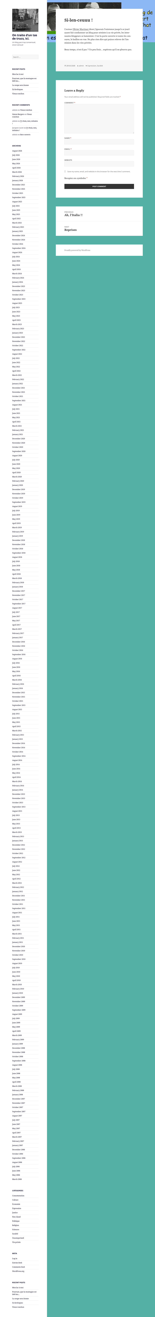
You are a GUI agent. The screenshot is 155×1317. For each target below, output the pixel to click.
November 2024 (18, 240)
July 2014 (16, 764)
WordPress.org (18, 1271)
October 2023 (17, 295)
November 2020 (18, 443)
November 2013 (18, 798)
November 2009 (18, 1001)
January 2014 (17, 790)
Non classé (16, 1217)
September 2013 (18, 807)
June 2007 (16, 1124)
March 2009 (17, 1035)
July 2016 (16, 663)
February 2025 (18, 227)
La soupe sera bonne (20, 85)
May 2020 (16, 468)
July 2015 (16, 714)
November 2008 (18, 1052)
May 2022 (16, 367)
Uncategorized (18, 1238)
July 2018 (16, 561)
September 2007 (18, 1111)
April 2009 (16, 1031)
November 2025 (18, 189)
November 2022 (18, 341)
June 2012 (16, 870)
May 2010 (16, 976)
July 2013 (16, 815)
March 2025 (17, 223)
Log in (14, 1258)
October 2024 (17, 244)
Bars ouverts (25, 134)
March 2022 (17, 375)
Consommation (18, 1195)
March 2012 (17, 883)
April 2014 (16, 777)
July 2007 (16, 1120)
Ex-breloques (17, 89)
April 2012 (16, 879)
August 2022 (17, 354)
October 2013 (17, 802)
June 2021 (16, 413)
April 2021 (16, 422)
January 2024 (17, 282)
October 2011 (17, 904)
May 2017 (16, 620)
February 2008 (18, 1090)
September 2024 (18, 248)
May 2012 (16, 874)
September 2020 (18, 451)
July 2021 (16, 409)
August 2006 (17, 1162)
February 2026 (18, 176)
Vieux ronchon (18, 93)
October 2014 (17, 752)
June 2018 (16, 565)
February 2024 (18, 278)
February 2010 (18, 989)
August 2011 (17, 912)
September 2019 (18, 502)
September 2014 (18, 756)
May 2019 (16, 519)
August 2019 (17, 506)
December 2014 (18, 743)
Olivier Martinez (81, 29)
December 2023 (18, 286)
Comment (69, 103)
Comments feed (18, 1267)
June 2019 (16, 515)
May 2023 (16, 316)
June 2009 (16, 1023)
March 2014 (17, 781)
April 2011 (16, 929)
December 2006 (18, 1149)
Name (67, 138)
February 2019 (18, 532)
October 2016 (17, 650)
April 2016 (16, 675)
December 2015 (18, 692)
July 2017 (16, 612)
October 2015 (17, 701)
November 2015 (18, 697)
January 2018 (17, 587)
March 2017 (17, 629)
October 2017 (17, 599)
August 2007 (17, 1116)
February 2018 (18, 582)
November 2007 (18, 1103)
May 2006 (16, 1175)
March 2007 (17, 1137)
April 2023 (16, 320)
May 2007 (16, 1128)
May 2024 (16, 265)
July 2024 (16, 257)
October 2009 (17, 1006)
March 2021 (17, 426)
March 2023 (17, 324)
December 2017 (18, 591)
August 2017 (17, 608)
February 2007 (18, 1141)
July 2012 (16, 866)
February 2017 (18, 633)
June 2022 (16, 362)
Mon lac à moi (17, 74)
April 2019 (16, 523)
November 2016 (18, 646)
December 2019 (18, 489)
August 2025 (17, 201)
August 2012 (17, 862)
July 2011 (16, 917)
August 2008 (17, 1065)
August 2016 (17, 659)
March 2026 (17, 172)
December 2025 (18, 185)
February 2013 (18, 836)
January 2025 (17, 231)
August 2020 (17, 455)
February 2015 (18, 735)
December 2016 (18, 642)
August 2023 (17, 303)
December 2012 (18, 845)
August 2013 (17, 811)
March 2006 (17, 1179)
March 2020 (17, 477)
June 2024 (16, 261)
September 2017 (18, 604)
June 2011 (16, 921)
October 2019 (17, 498)
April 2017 (16, 625)
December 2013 (18, 794)
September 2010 (18, 959)
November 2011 (18, 900)
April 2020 (16, 472)
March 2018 (17, 578)
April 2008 (16, 1082)
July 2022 (16, 358)
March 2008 (17, 1086)
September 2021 (18, 400)
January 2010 (17, 993)
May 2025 (16, 214)
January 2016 (17, 688)
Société (15, 1234)
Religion (15, 1225)
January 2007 (17, 1145)
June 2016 (16, 667)
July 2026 (16, 155)
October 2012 (17, 853)
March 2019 (17, 527)
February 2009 (18, 1039)
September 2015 (18, 705)
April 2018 (16, 574)
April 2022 (16, 371)
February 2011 (18, 938)
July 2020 (16, 460)
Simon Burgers (18, 114)
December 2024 (18, 235)
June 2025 (16, 210)
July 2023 (16, 307)
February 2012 (18, 887)
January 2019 (17, 536)
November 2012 (18, 849)
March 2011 (17, 934)
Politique (16, 1221)
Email (67, 149)
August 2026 (17, 151)
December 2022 (18, 337)
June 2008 (16, 1073)
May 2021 (16, 417)
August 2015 (17, 709)
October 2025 (17, 193)
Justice (15, 1212)
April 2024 (16, 269)
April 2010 (16, 980)
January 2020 (17, 485)
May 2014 (16, 773)
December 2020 (18, 438)
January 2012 (17, 891)
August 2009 (17, 1014)
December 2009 (18, 997)
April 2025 (16, 218)
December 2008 (18, 1048)
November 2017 (18, 595)
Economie (16, 1204)
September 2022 (18, 350)
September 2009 (18, 1010)
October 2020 (17, 447)
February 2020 (18, 481)
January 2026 (17, 180)
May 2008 (16, 1078)
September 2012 (18, 857)
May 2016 (16, 671)
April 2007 (16, 1133)
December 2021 (18, 388)
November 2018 (18, 544)
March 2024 (17, 273)
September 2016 (18, 654)
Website (68, 160)
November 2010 (18, 951)
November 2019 (18, 493)
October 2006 (17, 1154)
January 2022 (17, 383)
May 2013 (16, 824)
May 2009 (16, 1027)
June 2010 (16, 972)
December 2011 (18, 896)
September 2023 (18, 299)
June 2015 (16, 718)
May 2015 (16, 722)
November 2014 (18, 747)
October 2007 (17, 1107)
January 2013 (17, 841)
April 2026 (16, 168)
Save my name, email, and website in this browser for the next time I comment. (98, 171)
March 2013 (17, 832)
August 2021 (17, 405)
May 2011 (16, 925)
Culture (15, 1200)
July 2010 (16, 967)
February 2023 (18, 328)
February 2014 (18, 786)
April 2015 (16, 726)
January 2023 (17, 333)
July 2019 (16, 510)
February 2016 (18, 684)
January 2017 (17, 637)
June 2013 (16, 819)
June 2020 (16, 464)
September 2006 (18, 1158)
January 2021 (17, 434)
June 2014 (16, 769)
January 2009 (17, 1044)
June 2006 (16, 1171)
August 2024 (17, 252)
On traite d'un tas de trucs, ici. (24, 36)
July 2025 (16, 206)
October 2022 (17, 345)
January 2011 (17, 942)
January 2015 (17, 739)
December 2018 (18, 540)
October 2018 (17, 549)
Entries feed (17, 1263)
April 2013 (16, 828)
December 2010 (18, 946)
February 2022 (18, 379)
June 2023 (16, 312)
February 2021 (18, 430)
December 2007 (18, 1099)
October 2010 (17, 955)
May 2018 (16, 570)
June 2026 (16, 159)
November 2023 (18, 290)
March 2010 (17, 984)
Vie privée (16, 1242)
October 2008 (17, 1056)
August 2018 (17, 557)
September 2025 (18, 197)
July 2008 (16, 1069)
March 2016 (17, 680)
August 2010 (17, 963)
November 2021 (18, 392)
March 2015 (17, 730)
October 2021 (17, 396)
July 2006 (16, 1166)
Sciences (15, 1229)
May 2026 (16, 163)
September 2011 (18, 908)
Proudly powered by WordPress (77, 250)
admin (81, 66)
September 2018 (18, 553)
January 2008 (17, 1094)
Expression (16, 1208)
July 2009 (16, 1018)
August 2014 (17, 760)
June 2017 (16, 616)
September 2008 (18, 1061)
